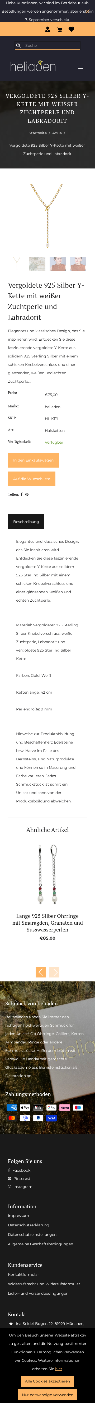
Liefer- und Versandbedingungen (38, 1293)
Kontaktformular (23, 1274)
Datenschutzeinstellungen (32, 1234)
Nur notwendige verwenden (47, 1394)
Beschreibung (26, 521)
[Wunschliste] (71, 29)
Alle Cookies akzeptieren (47, 1381)
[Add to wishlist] (41, 874)
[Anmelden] (47, 29)
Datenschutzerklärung (28, 1225)
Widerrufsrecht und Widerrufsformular (44, 1284)
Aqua (57, 133)
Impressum (18, 1215)
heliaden (52, 406)
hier (58, 1368)
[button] (54, 972)
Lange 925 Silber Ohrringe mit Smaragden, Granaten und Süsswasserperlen (47, 923)
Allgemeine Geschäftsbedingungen (40, 1244)
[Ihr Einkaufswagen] (59, 29)
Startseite (38, 133)
